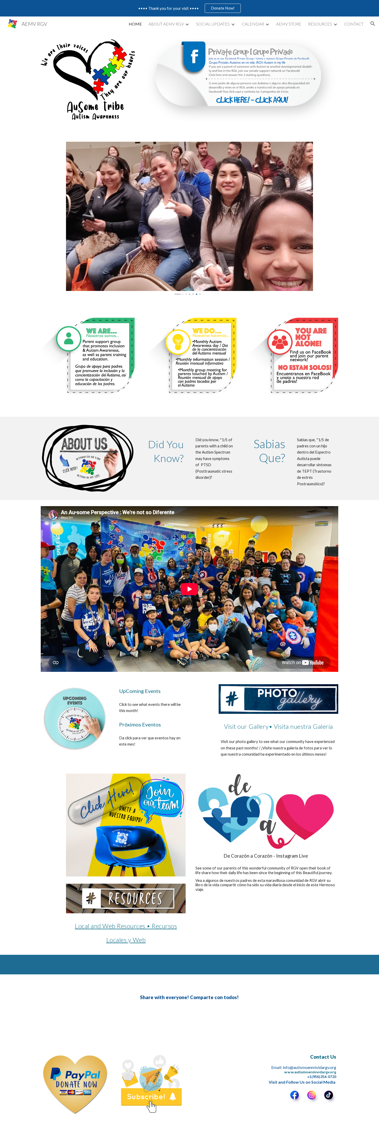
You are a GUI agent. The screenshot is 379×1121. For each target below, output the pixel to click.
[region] (189, 8)
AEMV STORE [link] (288, 23)
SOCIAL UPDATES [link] (213, 23)
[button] (373, 24)
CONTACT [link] (354, 23)
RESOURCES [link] (320, 23)
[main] (164, 451)
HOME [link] (135, 23)
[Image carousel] (88, 79)
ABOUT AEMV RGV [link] (166, 23)
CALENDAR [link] (253, 23)
